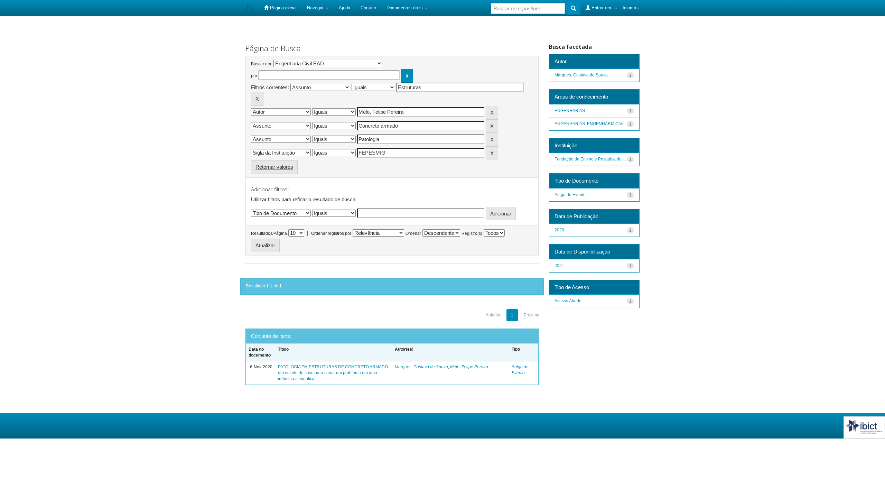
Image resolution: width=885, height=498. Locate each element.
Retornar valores (274, 167)
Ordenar (413, 233)
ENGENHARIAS (570, 110)
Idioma (629, 7)
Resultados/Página (269, 233)
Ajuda (344, 7)
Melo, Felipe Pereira (469, 367)
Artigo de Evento (570, 194)
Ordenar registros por (331, 233)
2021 (559, 265)
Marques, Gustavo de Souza (421, 367)
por (254, 75)
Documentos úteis (405, 7)
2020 (559, 230)
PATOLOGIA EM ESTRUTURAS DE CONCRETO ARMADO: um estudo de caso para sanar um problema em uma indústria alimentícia (333, 373)
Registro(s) (472, 233)
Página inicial (283, 7)
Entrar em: (602, 7)
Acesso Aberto (568, 300)
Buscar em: (261, 64)
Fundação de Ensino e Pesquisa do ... (590, 159)
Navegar (316, 7)
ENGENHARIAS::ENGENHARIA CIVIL (590, 123)
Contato (368, 7)
